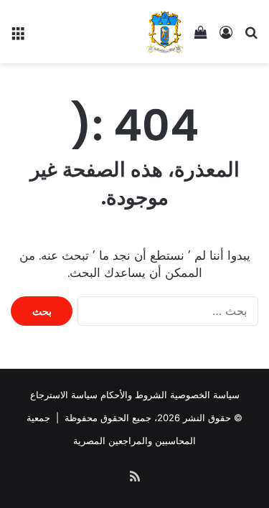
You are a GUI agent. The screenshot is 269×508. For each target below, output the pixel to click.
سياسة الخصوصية (205, 394)
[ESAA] (164, 31)
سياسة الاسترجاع (64, 394)
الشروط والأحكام (133, 394)
